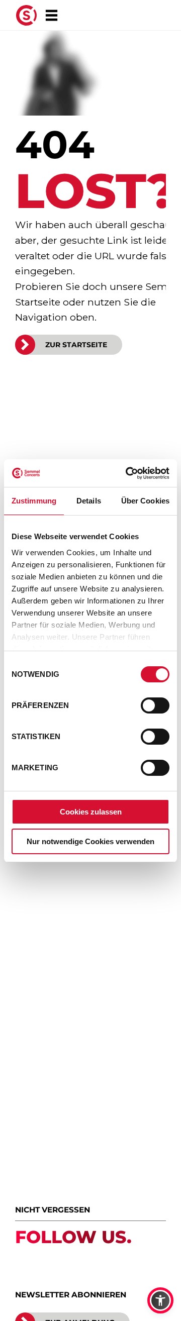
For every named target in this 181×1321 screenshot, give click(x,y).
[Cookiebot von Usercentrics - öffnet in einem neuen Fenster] (127, 473)
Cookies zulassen (91, 811)
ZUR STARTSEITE (76, 344)
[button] (160, 1300)
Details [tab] (88, 500)
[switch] (155, 705)
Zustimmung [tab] (34, 500)
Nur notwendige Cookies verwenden (90, 841)
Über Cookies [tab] (145, 500)
